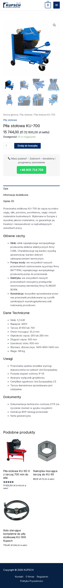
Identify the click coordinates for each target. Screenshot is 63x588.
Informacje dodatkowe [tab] (15, 194)
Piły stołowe (26, 114)
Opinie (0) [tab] (8, 201)
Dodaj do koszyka (27, 145)
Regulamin (42, 576)
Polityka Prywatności (31, 581)
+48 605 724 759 (31, 170)
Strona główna (10, 114)
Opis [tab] (5, 188)
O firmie (30, 576)
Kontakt (19, 576)
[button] (54, 25)
